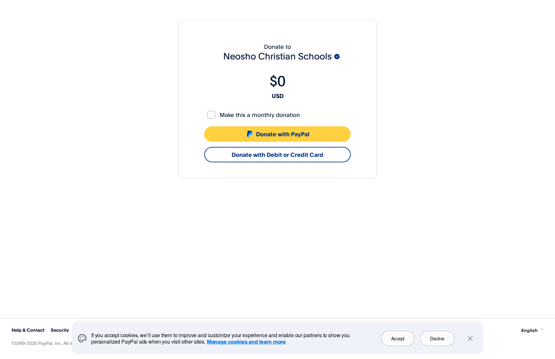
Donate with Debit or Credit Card (277, 154)
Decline (437, 338)
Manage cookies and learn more (246, 341)
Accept (397, 338)
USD (278, 95)
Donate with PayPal (282, 134)
